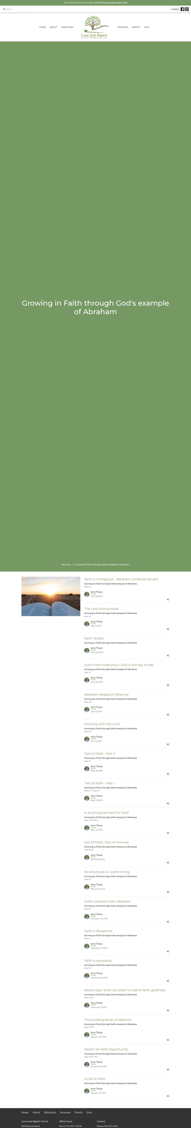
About (53, 27)
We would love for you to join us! (96, 3)
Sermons (123, 27)
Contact (175, 9)
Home (42, 27)
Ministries (67, 27)
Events (136, 27)
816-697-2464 (111, 1126)
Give (146, 27)
